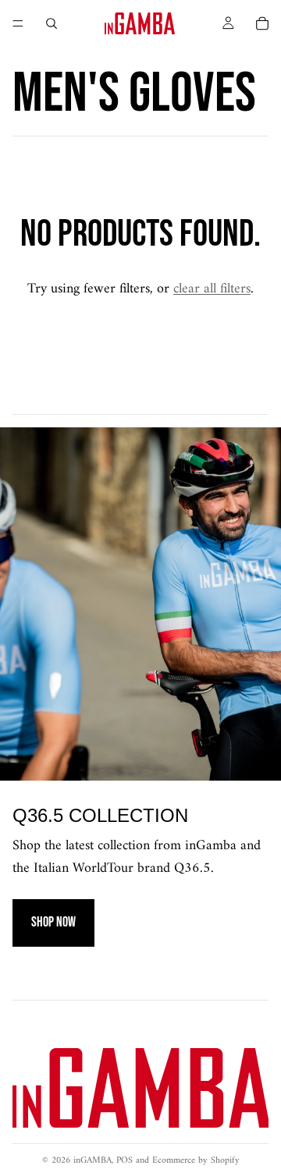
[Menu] (18, 23)
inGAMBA (92, 1161)
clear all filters (212, 289)
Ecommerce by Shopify (196, 1161)
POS (124, 1161)
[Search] (51, 23)
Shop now (53, 922)
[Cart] (262, 23)
